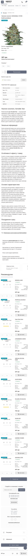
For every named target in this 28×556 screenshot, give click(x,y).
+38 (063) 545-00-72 (14, 496)
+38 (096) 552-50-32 (14, 495)
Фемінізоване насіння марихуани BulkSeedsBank (15, 232)
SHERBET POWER (19, 438)
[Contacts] (22, 2)
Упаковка (4, 63)
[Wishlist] (7, 285)
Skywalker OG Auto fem (20, 398)
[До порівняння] (17, 553)
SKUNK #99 (17, 418)
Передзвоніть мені (14, 498)
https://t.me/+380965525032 (12, 519)
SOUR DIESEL (18, 379)
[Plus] (5, 71)
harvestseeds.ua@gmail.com (14, 522)
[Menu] (2, 2)
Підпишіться (21, 489)
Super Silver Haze (19, 319)
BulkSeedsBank (9, 46)
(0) (5, 50)
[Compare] (10, 285)
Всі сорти (5, 12)
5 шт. (3, 66)
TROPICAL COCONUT (20, 299)
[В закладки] (12, 553)
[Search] (2, 9)
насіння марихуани (12, 240)
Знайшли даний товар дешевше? (7, 59)
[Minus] (5, 73)
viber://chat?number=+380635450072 (15, 519)
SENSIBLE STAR (19, 457)
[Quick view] (4, 285)
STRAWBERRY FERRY (20, 338)
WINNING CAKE (19, 280)
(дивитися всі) (13, 84)
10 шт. (8, 66)
